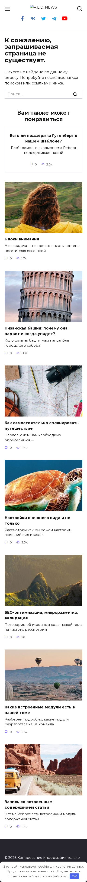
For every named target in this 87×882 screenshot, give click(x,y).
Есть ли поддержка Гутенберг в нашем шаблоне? (43, 138)
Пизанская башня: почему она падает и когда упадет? (36, 331)
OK (74, 876)
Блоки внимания (22, 239)
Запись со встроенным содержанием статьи (28, 805)
